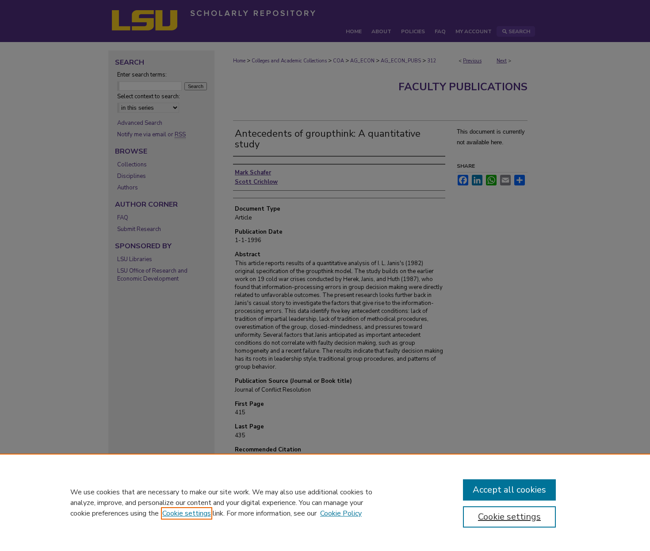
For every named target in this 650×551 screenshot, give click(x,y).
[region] (325, 502)
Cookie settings (186, 513)
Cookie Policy (341, 513)
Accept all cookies (509, 490)
